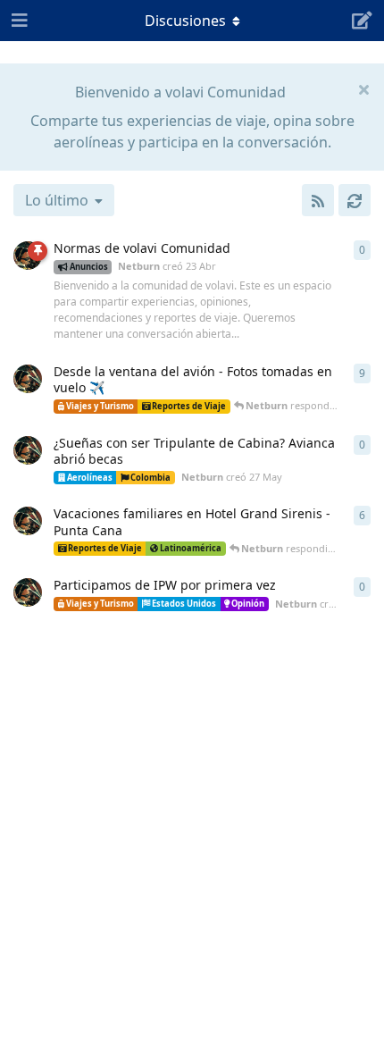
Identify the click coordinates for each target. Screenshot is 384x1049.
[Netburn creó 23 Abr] (27, 255)
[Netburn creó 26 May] (27, 379)
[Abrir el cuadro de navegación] (18, 20)
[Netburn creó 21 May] (27, 592)
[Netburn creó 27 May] (27, 450)
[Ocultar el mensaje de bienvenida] (363, 88)
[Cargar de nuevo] (354, 200)
